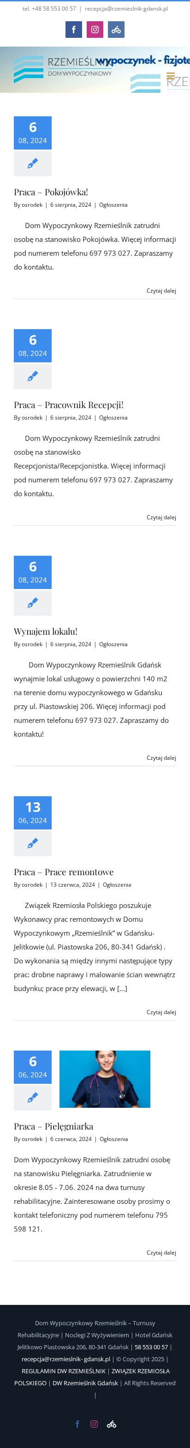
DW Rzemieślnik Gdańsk (85, 1383)
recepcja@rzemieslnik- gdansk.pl (66, 1359)
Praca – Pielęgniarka (53, 1126)
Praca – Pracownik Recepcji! (69, 404)
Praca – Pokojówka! (51, 192)
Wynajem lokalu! (45, 631)
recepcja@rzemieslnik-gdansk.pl (126, 8)
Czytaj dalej (161, 290)
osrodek (32, 205)
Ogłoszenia (113, 205)
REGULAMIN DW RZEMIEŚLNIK (64, 1371)
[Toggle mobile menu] (171, 76)
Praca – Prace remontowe (64, 871)
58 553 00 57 (152, 1347)
